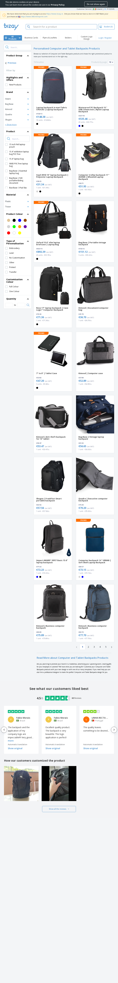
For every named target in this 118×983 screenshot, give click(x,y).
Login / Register (105, 38)
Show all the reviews (57, 809)
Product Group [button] (14, 55)
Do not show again (96, 4)
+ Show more (11, 124)
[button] (17, 98)
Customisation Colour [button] (14, 280)
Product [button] (10, 131)
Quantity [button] (11, 298)
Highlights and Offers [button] (14, 78)
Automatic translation (17, 744)
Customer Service (84, 9)
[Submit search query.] (7, 47)
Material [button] (11, 194)
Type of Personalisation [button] (15, 242)
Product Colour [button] (14, 214)
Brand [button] (9, 92)
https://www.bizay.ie (54, 14)
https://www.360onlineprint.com (34, 16)
